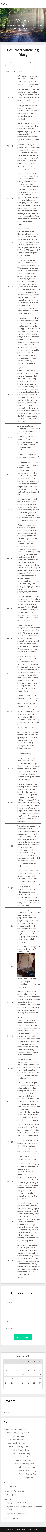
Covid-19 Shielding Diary (16, 1439)
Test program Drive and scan (16, 1502)
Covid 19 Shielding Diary (15, 1436)
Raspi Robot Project (11, 1518)
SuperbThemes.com (36, 1529)
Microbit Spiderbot (12, 1494)
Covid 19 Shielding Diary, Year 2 (15, 1429)
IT (4, 1408)
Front (5, 1482)
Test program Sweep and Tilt (16, 1514)
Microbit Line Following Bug (14, 1491)
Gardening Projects (27, 1477)
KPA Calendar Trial (10, 1486)
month (11, 65)
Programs (7, 1499)
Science (6, 1412)
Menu (4, 3)
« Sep (5, 1390)
